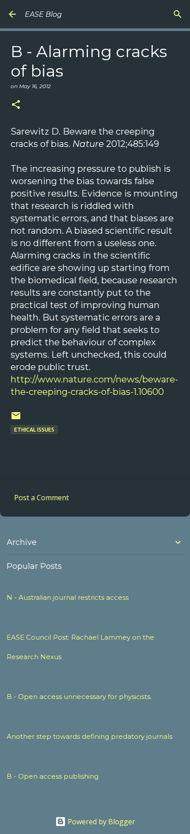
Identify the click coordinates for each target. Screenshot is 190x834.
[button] (16, 105)
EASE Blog (43, 14)
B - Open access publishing (53, 776)
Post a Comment (41, 497)
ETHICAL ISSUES (34, 429)
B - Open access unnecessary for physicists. (79, 696)
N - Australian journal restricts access (68, 597)
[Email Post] (16, 419)
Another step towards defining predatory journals (89, 736)
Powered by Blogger (100, 821)
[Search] (177, 14)
